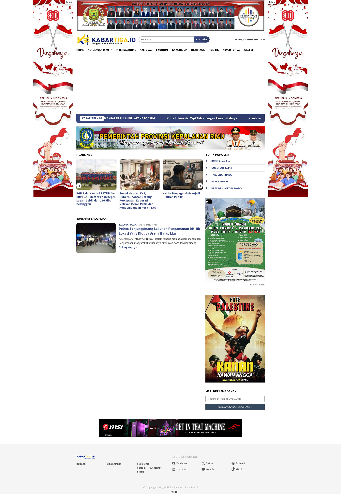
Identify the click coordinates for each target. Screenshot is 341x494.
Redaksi (81, 464)
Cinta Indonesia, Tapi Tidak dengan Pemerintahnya (175, 118)
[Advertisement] (170, 84)
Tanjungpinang (128, 224)
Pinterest (240, 463)
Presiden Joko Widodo (226, 188)
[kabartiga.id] (106, 39)
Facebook (181, 463)
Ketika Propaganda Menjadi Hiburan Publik (181, 195)
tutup (69, 1)
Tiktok (239, 469)
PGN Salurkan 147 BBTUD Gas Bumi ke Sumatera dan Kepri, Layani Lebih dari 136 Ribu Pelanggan (96, 199)
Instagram (181, 469)
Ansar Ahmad (219, 181)
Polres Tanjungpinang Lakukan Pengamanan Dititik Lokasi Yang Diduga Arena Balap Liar (159, 230)
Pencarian (202, 39)
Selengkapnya (128, 247)
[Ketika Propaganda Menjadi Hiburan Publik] (183, 174)
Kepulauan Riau (221, 161)
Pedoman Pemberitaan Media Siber (149, 467)
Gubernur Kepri (221, 168)
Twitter (209, 463)
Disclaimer (114, 464)
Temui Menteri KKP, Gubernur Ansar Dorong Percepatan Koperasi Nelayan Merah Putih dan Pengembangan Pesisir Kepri (138, 200)
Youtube (210, 469)
